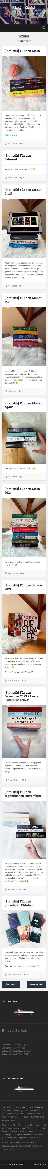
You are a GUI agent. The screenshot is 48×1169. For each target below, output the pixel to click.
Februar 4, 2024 (13, 681)
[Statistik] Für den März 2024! (22, 491)
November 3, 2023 (14, 974)
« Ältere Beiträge (10, 984)
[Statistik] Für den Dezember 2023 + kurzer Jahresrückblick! (22, 696)
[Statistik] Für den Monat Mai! (23, 300)
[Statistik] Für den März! (22, 51)
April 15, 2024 (13, 573)
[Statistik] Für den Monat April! (23, 405)
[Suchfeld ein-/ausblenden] (44, 28)
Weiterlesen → (11, 135)
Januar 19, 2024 (13, 780)
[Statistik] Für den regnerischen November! (23, 794)
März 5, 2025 (12, 178)
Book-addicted (24, 8)
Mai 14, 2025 (12, 144)
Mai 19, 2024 (12, 477)
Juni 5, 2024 (12, 391)
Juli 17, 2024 (12, 286)
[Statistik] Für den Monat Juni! (23, 191)
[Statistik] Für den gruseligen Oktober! (19, 903)
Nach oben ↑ (40, 1164)
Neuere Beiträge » (37, 984)
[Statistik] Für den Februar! (18, 157)
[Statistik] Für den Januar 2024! (23, 587)
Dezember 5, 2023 (14, 889)
